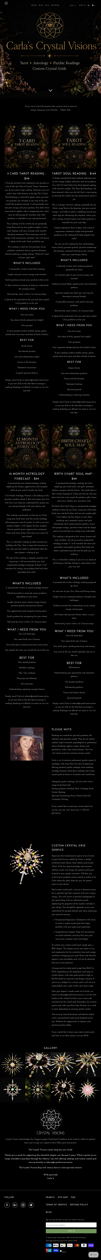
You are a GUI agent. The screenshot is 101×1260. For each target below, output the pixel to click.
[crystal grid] (12, 1090)
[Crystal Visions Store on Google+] (15, 1205)
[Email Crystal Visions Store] (32, 1205)
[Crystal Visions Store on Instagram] (24, 1205)
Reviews (55, 5)
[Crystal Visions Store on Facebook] (7, 1205)
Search (50, 1197)
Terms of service (56, 1205)
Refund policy (79, 1205)
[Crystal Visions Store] (12, 3)
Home (34, 5)
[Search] (88, 5)
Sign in (82, 5)
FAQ (47, 5)
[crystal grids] (63, 1090)
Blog (41, 5)
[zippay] (63, 1252)
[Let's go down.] (50, 90)
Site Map (63, 1197)
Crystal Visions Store (59, 1238)
